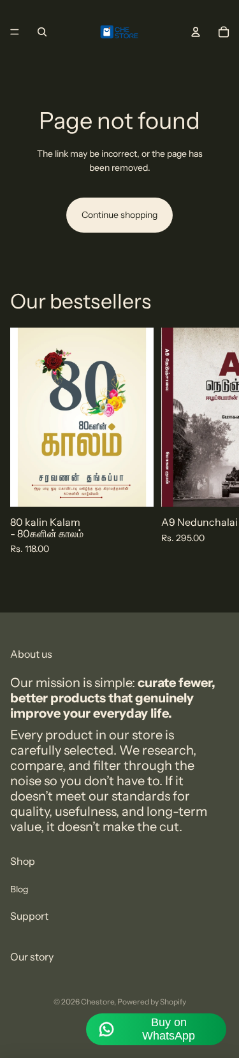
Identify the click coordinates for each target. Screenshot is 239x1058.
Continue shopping (119, 215)
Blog (19, 888)
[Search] (42, 32)
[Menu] (14, 32)
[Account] (196, 32)
